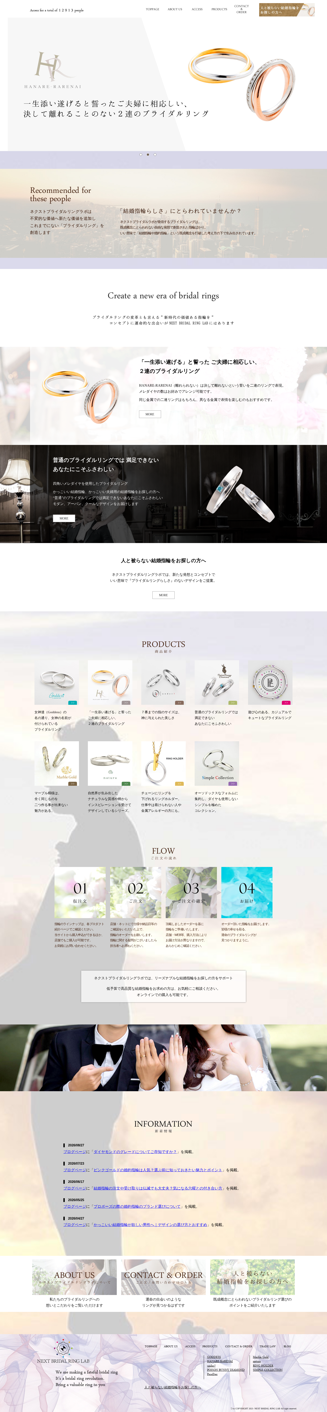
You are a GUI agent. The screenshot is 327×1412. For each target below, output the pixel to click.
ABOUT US (175, 9)
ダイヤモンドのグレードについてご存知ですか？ (135, 1152)
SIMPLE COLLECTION (268, 1370)
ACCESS (197, 9)
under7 (211, 1366)
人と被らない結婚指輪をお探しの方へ (172, 1388)
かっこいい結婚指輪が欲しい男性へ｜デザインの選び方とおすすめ (150, 1225)
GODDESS (214, 1357)
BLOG (287, 1346)
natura (257, 1361)
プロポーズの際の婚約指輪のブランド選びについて (137, 1206)
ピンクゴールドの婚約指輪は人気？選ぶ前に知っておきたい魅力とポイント (158, 1170)
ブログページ (74, 1152)
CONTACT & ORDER (241, 9)
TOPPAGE (152, 9)
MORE (149, 414)
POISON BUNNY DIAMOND (226, 1370)
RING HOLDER (263, 1366)
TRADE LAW (268, 1346)
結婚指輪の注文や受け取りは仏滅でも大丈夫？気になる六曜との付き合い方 (158, 1188)
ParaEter (212, 1374)
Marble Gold (260, 1357)
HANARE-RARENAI (220, 1361)
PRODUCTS (219, 9)
